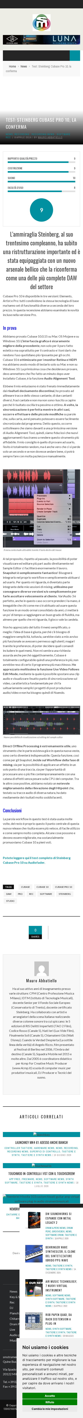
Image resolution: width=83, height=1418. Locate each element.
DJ (11, 1308)
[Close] (23, 1208)
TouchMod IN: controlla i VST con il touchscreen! (41, 1173)
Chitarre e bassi (17, 1214)
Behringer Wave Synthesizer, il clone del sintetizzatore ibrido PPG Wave (60, 1253)
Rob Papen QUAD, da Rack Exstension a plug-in (59, 1318)
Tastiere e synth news (36, 1155)
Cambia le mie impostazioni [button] (50, 1408)
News (9, 134)
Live (12, 1329)
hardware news (44, 1148)
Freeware (28, 1179)
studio (10, 900)
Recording (21, 134)
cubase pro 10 (63, 886)
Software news (54, 1179)
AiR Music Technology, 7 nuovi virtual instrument (61, 1285)
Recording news (43, 134)
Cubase (25, 886)
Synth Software (55, 1299)
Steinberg (65, 893)
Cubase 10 (42, 886)
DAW (8, 893)
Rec (12, 1302)
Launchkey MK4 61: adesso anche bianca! (41, 1142)
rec (31, 893)
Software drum (55, 1235)
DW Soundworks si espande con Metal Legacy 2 (59, 1218)
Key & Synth (17, 1297)
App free (14, 1179)
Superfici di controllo (45, 1151)
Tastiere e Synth (30, 1182)
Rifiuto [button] (50, 1402)
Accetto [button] (50, 1395)
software (46, 893)
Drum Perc (17, 1324)
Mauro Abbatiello (50, 137)
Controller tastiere (18, 1148)
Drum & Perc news (56, 1228)
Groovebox (58, 1231)
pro (20, 893)
